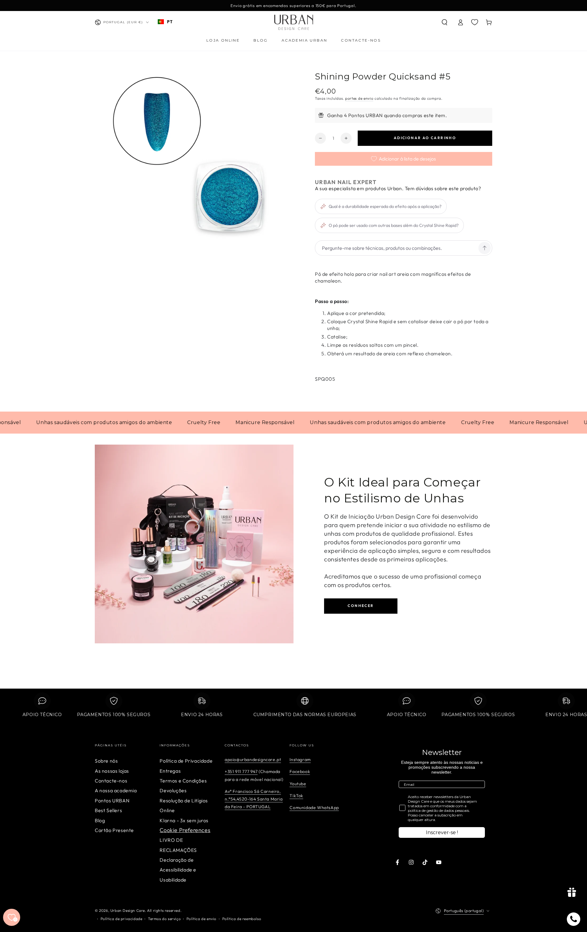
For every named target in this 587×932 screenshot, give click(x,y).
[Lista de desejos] (474, 22)
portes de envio (359, 98)
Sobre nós (106, 761)
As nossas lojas (112, 771)
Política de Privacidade (186, 761)
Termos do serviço (164, 918)
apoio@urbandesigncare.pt (253, 759)
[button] (444, 22)
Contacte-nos (111, 781)
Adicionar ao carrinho (425, 137)
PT (169, 21)
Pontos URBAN (112, 800)
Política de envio (201, 918)
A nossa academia (116, 790)
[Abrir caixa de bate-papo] (573, 919)
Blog (100, 820)
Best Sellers (108, 810)
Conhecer (361, 605)
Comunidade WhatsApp (314, 807)
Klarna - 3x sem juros (184, 820)
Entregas (170, 771)
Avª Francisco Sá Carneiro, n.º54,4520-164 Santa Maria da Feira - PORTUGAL (254, 799)
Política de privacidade (121, 918)
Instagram (300, 759)
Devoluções (173, 790)
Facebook (300, 771)
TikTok (296, 795)
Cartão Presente (114, 830)
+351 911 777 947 (241, 771)
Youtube (298, 783)
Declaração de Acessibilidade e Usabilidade (178, 870)
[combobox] (165, 22)
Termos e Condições (183, 781)
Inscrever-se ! (442, 832)
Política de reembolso (241, 918)
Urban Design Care (127, 910)
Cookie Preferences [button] (185, 830)
